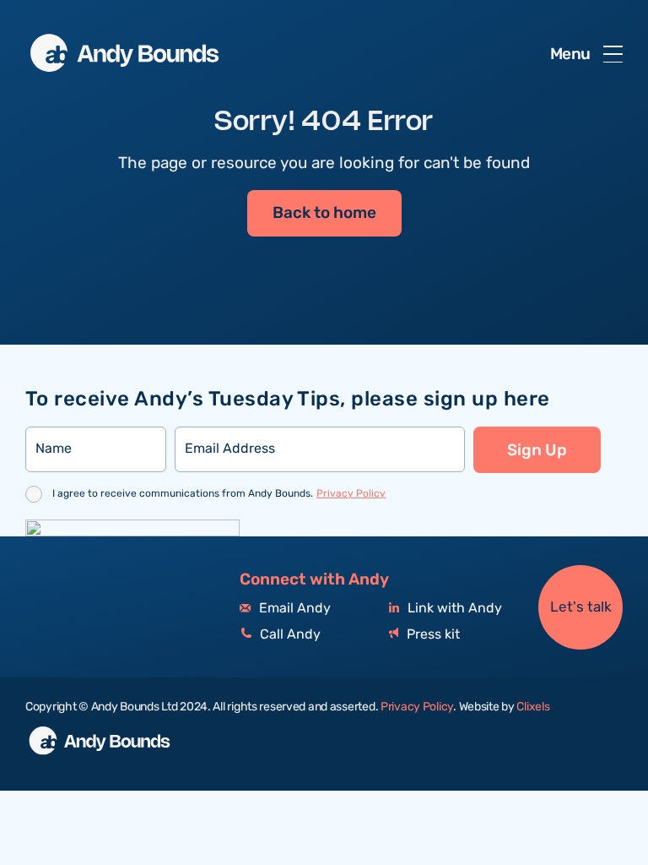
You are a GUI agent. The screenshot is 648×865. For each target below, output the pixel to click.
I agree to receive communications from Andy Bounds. (219, 494)
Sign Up (537, 450)
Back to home (324, 213)
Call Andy (288, 634)
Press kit (431, 634)
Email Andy (293, 608)
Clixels (532, 707)
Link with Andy (453, 608)
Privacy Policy (351, 494)
